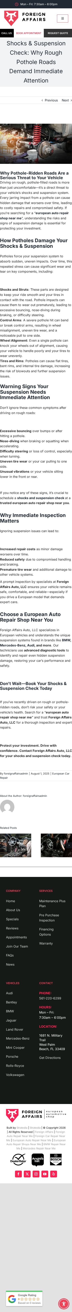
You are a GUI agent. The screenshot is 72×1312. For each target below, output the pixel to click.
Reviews (12, 928)
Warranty (46, 943)
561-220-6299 (50, 998)
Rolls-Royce (15, 1066)
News (10, 964)
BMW (66, 640)
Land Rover (14, 1029)
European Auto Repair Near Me (32, 1140)
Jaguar (11, 1020)
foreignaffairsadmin (16, 773)
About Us (13, 910)
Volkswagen (15, 1075)
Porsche (12, 1056)
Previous (51, 100)
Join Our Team (17, 946)
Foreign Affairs (43, 1131)
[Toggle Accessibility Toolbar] (64, 1304)
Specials (12, 919)
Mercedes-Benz (12, 645)
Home (10, 901)
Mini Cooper (15, 1048)
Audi (30, 645)
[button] (3, 845)
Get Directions (50, 1058)
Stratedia (22, 1127)
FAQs (10, 955)
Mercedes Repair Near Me (39, 1148)
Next (65, 100)
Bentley (11, 1002)
